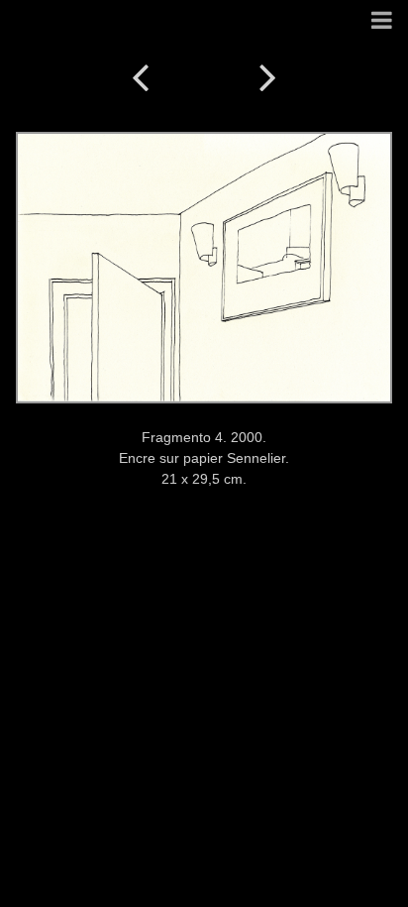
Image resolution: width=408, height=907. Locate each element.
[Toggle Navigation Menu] (382, 21)
